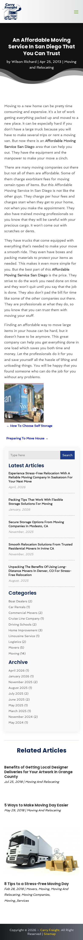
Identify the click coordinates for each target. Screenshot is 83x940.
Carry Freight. (50, 930)
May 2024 (16, 722)
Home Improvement (23, 630)
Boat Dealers (18, 601)
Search (67, 455)
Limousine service (22, 636)
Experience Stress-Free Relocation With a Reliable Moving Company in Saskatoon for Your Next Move (41, 477)
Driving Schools (20, 624)
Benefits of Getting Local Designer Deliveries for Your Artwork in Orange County (38, 772)
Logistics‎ (15, 641)
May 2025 (16, 705)
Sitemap (50, 934)
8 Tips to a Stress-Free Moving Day (36, 883)
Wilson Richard (24, 62)
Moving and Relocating (42, 781)
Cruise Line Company (24, 618)
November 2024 (21, 716)
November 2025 (21, 682)
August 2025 (18, 687)
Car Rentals (17, 607)
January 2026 (19, 676)
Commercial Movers (23, 612)
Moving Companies (35, 894)
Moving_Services (16, 900)
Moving (14, 653)
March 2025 (18, 711)
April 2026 (17, 670)
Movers (14, 647)
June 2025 (17, 699)
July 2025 (16, 693)
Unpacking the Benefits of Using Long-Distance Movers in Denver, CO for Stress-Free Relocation (40, 571)
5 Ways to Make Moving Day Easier (36, 805)
